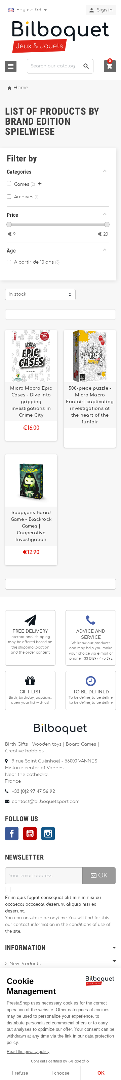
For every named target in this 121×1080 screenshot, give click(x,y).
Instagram (48, 833)
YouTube (30, 833)
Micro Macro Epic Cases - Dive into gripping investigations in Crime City (31, 402)
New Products (25, 964)
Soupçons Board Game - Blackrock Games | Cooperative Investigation (31, 526)
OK (101, 875)
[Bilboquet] (60, 36)
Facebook (11, 833)
